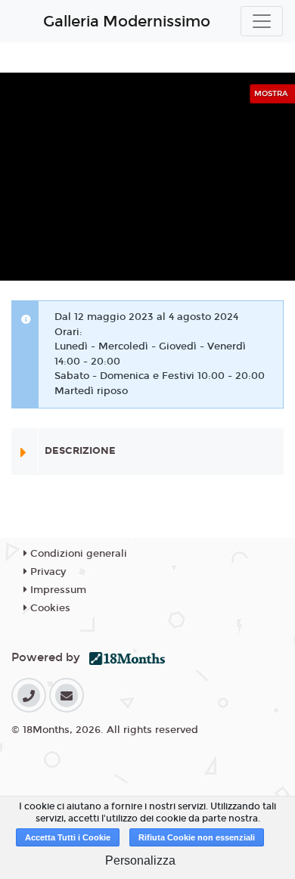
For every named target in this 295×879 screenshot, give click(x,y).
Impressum (56, 590)
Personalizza (140, 860)
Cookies (48, 608)
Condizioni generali (77, 554)
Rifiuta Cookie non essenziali (196, 837)
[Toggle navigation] (262, 21)
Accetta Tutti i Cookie (67, 837)
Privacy (46, 572)
